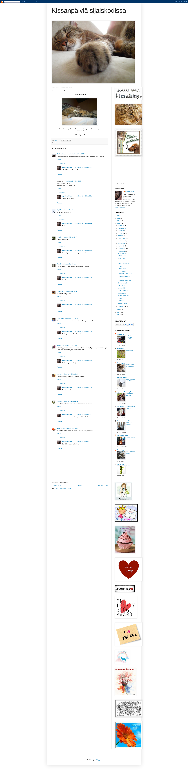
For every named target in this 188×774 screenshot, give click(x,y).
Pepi (58, 210)
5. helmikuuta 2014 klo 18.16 (76, 154)
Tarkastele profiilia (120, 208)
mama (59, 374)
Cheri (58, 428)
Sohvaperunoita (122, 283)
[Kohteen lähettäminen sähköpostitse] (62, 140)
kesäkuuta (121, 241)
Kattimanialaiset (62, 154)
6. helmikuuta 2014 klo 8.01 (83, 167)
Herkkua (120, 298)
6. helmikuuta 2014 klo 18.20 (69, 401)
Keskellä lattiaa (122, 253)
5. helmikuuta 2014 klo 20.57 (68, 237)
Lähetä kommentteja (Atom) (63, 488)
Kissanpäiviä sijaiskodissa (89, 10)
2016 (118, 218)
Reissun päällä (122, 303)
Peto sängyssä (121, 450)
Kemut (120, 266)
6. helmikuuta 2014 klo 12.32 (69, 374)
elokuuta (121, 236)
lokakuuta (121, 231)
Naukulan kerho (122, 377)
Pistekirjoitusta (122, 271)
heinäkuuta (121, 238)
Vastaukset (62, 163)
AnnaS (59, 345)
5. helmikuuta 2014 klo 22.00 (70, 291)
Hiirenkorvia (121, 258)
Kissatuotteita (122, 293)
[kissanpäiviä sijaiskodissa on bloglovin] (124, 326)
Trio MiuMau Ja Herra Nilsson (126, 406)
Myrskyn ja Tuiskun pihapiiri (125, 392)
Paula (58, 318)
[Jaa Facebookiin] (68, 140)
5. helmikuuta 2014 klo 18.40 (68, 210)
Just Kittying (121, 363)
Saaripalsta (120, 348)
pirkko (59, 401)
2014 (118, 223)
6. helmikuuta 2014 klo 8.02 (83, 250)
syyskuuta (121, 233)
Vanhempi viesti (103, 485)
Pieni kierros (129, 466)
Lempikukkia (129, 350)
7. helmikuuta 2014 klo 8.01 (83, 414)
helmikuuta (121, 251)
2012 (118, 312)
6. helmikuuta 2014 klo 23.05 (69, 428)
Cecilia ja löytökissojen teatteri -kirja (129, 337)
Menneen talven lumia (124, 261)
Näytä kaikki (133, 478)
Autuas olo (120, 464)
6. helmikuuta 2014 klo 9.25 (70, 345)
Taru (58, 264)
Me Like (59, 291)
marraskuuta (122, 228)
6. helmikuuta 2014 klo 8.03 (83, 277)
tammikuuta (121, 306)
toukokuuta (121, 243)
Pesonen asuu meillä (123, 421)
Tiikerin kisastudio (123, 263)
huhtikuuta (121, 246)
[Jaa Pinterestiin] (70, 140)
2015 (118, 221)
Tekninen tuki (122, 256)
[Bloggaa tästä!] (64, 140)
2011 (118, 315)
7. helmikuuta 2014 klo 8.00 (83, 360)
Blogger (98, 760)
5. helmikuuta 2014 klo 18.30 (72, 181)
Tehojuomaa (121, 285)
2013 (118, 310)
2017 (118, 215)
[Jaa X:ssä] (66, 140)
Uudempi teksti (56, 485)
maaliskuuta (122, 248)
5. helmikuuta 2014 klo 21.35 (68, 264)
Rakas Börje (129, 408)
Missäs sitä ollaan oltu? (125, 274)
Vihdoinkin (121, 301)
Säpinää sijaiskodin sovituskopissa (124, 277)
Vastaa (59, 159)
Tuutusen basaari (122, 435)
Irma (58, 237)
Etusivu (79, 485)
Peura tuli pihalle (123, 290)
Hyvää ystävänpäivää (124, 280)
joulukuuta (121, 225)
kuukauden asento (63, 143)
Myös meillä (121, 288)
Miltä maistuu (122, 268)
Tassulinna (120, 334)
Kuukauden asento (123, 296)
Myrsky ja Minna (67, 167)
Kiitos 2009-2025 (130, 437)
